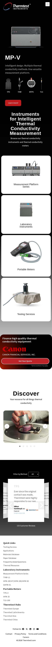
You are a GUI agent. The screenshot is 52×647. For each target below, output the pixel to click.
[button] (10, 505)
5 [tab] (34, 446)
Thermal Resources (11, 565)
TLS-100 (6, 600)
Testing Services (10, 547)
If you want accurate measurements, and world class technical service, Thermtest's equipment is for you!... (7, 497)
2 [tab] (23, 446)
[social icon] (23, 630)
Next (45, 426)
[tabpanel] (26, 427)
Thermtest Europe (11, 608)
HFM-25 (6, 596)
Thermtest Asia (9, 616)
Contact (9, 634)
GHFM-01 (7, 585)
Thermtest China (10, 619)
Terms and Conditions (37, 634)
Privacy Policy (20, 634)
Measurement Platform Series (15, 573)
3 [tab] (27, 446)
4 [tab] (30, 446)
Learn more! (13, 103)
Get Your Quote (25, 361)
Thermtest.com (29, 640)
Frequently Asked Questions (14, 562)
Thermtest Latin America (13, 612)
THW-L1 (6, 577)
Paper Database (9, 558)
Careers (26, 637)
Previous (6, 426)
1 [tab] (19, 446)
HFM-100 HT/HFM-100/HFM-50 (16, 581)
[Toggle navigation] (47, 4)
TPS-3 (5, 593)
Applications (8, 550)
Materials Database (11, 554)
